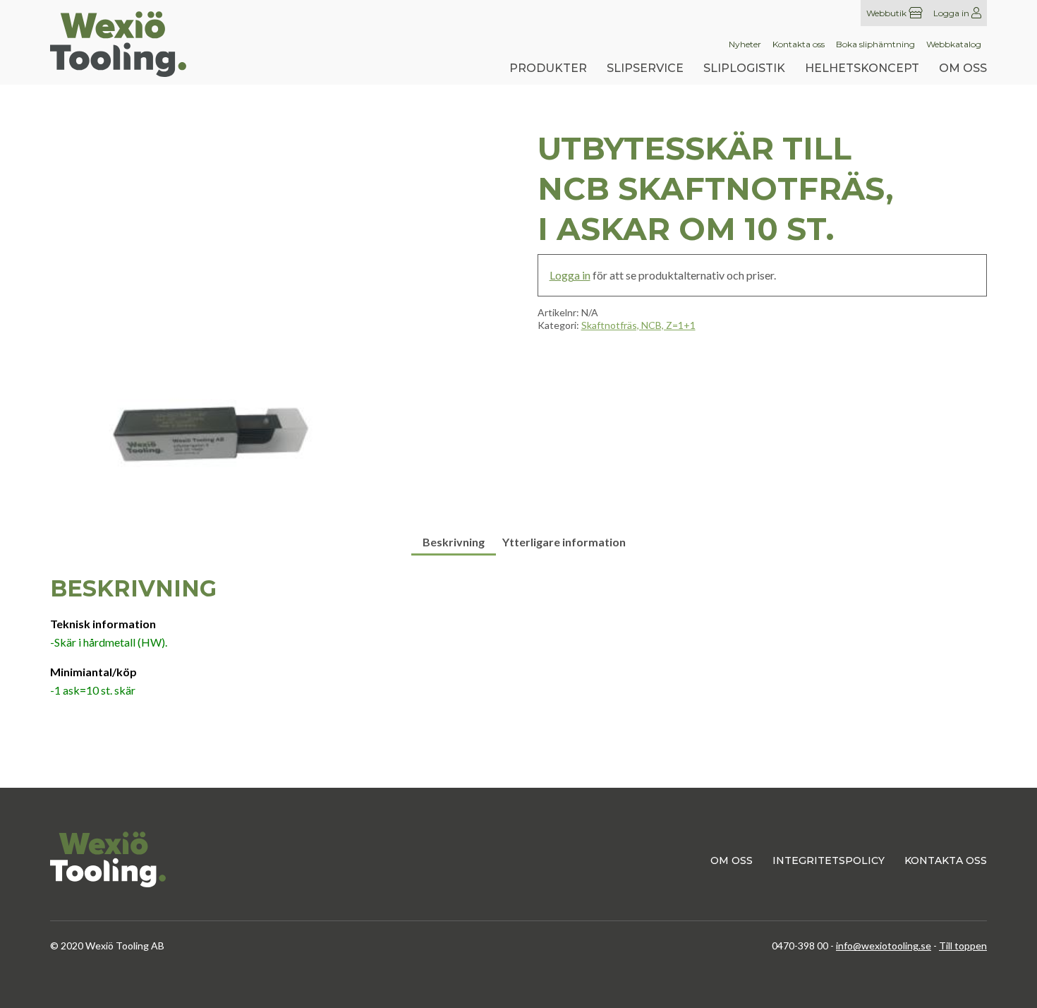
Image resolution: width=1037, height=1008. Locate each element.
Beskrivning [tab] (454, 541)
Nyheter (745, 44)
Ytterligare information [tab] (564, 541)
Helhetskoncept (862, 68)
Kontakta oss (798, 44)
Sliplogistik (744, 68)
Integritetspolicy (828, 860)
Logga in (952, 13)
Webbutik (887, 13)
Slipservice (645, 68)
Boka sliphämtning (875, 44)
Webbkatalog (953, 44)
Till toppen (963, 946)
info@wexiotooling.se (883, 946)
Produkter (548, 68)
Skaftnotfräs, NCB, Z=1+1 (638, 325)
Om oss (963, 68)
